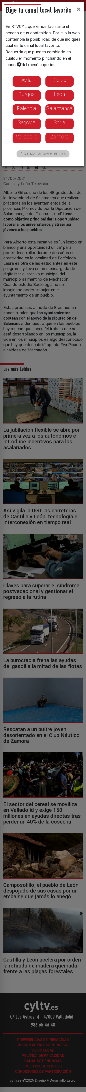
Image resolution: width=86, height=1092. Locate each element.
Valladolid (26, 137)
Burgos (27, 94)
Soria (59, 122)
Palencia (26, 108)
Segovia (27, 122)
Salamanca (59, 108)
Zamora (59, 137)
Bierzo (59, 80)
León (59, 94)
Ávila (26, 80)
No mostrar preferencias (43, 153)
